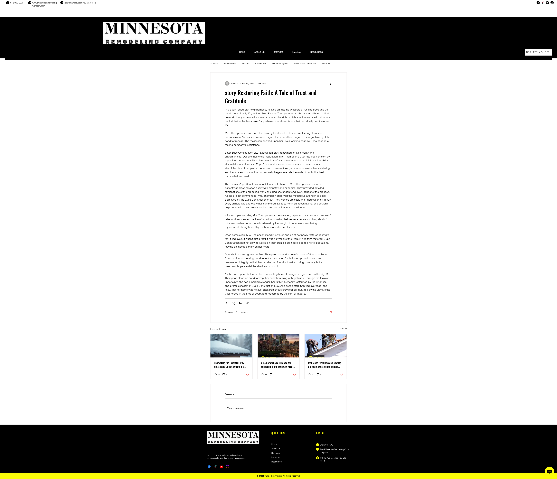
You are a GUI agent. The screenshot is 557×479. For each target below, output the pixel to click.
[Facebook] (538, 2)
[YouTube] (547, 2)
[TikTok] (542, 2)
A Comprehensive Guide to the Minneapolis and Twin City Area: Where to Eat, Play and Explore (277, 364)
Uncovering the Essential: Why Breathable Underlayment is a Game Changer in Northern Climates (229, 364)
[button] (316, 50)
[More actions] (330, 83)
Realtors (245, 63)
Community (260, 63)
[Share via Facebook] (226, 303)
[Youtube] (221, 466)
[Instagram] (552, 2)
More (324, 63)
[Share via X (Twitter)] (233, 303)
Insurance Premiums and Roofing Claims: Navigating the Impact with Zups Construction (324, 364)
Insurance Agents (280, 63)
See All (343, 328)
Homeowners (230, 63)
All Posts (214, 63)
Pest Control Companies (305, 63)
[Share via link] (247, 303)
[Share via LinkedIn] (240, 303)
